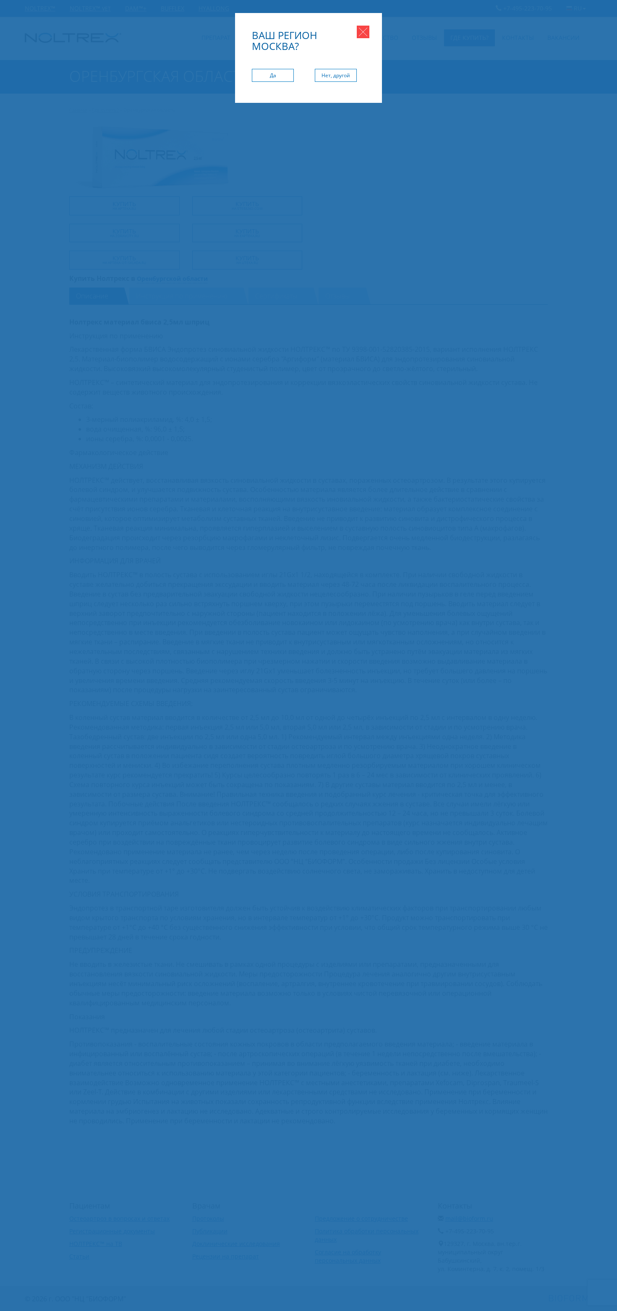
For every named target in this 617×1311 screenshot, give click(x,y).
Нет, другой (336, 75)
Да (273, 75)
